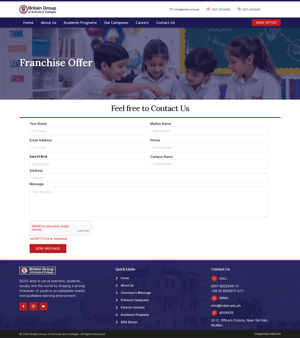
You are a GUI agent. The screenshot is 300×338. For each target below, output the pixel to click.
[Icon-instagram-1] (33, 306)
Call (223, 278)
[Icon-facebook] (23, 306)
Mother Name (160, 123)
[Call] (214, 278)
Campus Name (161, 156)
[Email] (214, 298)
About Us (48, 22)
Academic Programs (80, 22)
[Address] (214, 313)
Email (224, 298)
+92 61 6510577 (223, 291)
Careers (142, 22)
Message (37, 184)
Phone (155, 140)
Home (28, 22)
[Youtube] (43, 306)
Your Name (38, 123)
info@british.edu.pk (226, 306)
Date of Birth (38, 156)
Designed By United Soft (267, 333)
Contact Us (165, 22)
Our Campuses (116, 22)
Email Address (41, 140)
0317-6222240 (222, 286)
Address (36, 170)
